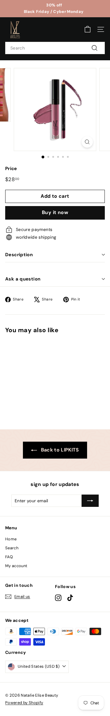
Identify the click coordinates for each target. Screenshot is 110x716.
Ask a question (22, 279)
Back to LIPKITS (59, 450)
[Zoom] (87, 142)
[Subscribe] (90, 501)
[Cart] (87, 29)
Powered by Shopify (24, 702)
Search (11, 548)
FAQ (9, 556)
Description (19, 255)
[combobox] (55, 48)
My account (16, 565)
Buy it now (55, 212)
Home (10, 539)
